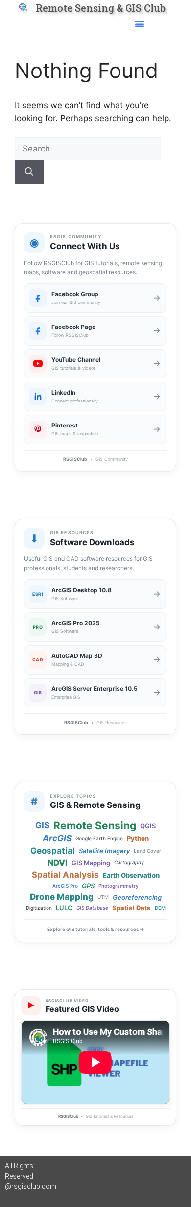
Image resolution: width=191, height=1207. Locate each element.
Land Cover (147, 851)
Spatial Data (131, 908)
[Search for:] (88, 148)
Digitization (39, 908)
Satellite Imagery (104, 850)
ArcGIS (57, 838)
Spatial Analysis (65, 875)
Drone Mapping (62, 897)
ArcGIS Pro (65, 886)
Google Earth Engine (99, 838)
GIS (42, 825)
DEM (160, 908)
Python (138, 838)
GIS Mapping (91, 862)
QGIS (148, 825)
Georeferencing (137, 897)
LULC (64, 908)
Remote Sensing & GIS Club (101, 7)
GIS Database (92, 908)
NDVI (58, 863)
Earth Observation (131, 875)
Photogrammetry (118, 886)
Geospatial (52, 850)
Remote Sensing (94, 825)
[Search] (29, 172)
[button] (139, 23)
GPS (88, 885)
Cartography (129, 862)
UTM (103, 897)
